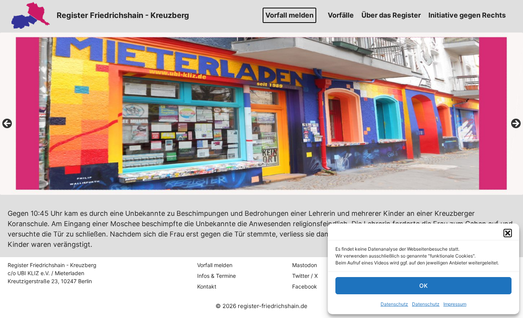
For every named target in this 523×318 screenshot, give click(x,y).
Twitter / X (305, 275)
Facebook (304, 286)
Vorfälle (341, 15)
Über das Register (391, 15)
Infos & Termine (216, 275)
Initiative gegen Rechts (467, 15)
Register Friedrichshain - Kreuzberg (123, 15)
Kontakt (206, 286)
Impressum (454, 304)
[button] (508, 233)
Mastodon (304, 265)
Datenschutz (394, 304)
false (7, 124)
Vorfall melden (289, 15)
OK (423, 285)
